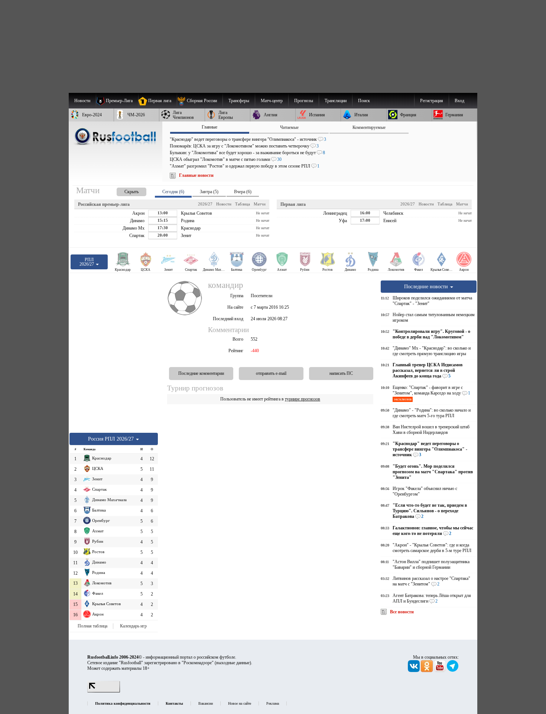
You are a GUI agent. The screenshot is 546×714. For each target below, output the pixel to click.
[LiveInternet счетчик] (103, 691)
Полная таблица (92, 626)
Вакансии (205, 703)
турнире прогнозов (302, 399)
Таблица (242, 204)
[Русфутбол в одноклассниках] (427, 670)
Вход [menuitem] (459, 100)
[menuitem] (199, 100)
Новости (223, 204)
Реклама (272, 703)
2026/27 (205, 204)
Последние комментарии (201, 373)
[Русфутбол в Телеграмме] (453, 670)
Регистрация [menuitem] (431, 100)
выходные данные (233, 662)
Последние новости (426, 286)
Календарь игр (133, 626)
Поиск (364, 100)
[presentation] (124, 190)
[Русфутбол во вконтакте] (414, 670)
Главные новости (196, 175)
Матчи (260, 204)
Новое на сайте (239, 703)
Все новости (402, 611)
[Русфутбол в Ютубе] (440, 670)
